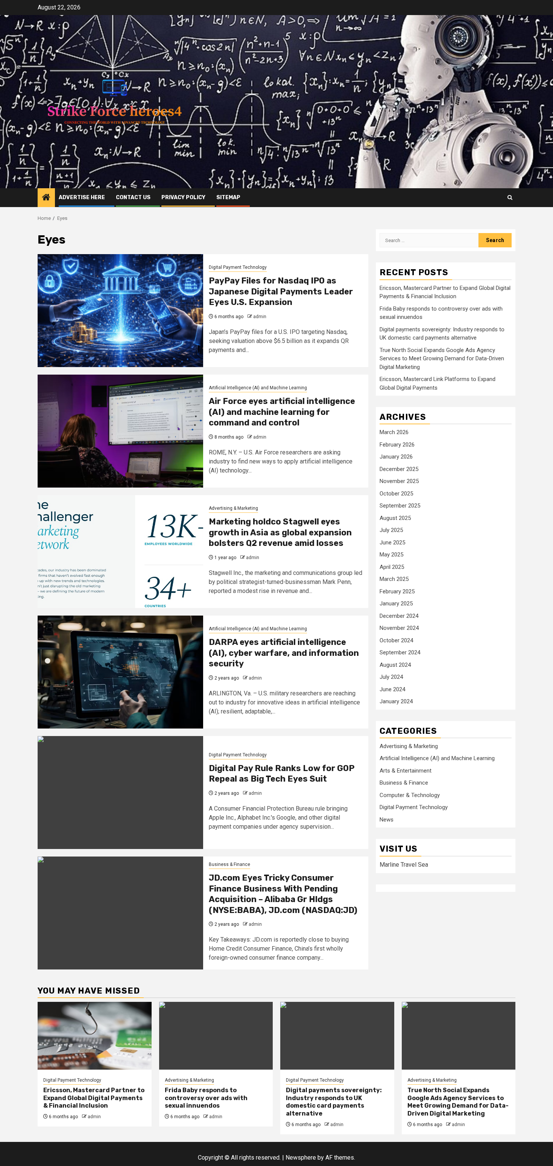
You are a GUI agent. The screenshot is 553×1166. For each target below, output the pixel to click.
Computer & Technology (410, 795)
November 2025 (399, 481)
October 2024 (396, 640)
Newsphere (301, 1157)
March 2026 (394, 432)
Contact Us (133, 197)
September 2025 (400, 505)
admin (259, 316)
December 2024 (399, 616)
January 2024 (396, 701)
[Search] (510, 197)
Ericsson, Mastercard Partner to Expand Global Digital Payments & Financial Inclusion (93, 1098)
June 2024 (392, 689)
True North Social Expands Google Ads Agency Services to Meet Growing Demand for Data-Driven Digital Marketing (442, 358)
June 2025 (392, 542)
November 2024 (399, 628)
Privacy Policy (183, 197)
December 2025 (399, 469)
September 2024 (400, 652)
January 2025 (396, 603)
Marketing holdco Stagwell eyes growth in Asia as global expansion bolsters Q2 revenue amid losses (280, 532)
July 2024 (391, 677)
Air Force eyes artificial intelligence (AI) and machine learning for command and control (282, 412)
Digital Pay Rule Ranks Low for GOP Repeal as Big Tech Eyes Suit (281, 773)
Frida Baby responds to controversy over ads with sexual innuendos (206, 1098)
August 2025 (395, 518)
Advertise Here (82, 197)
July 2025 (391, 530)
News (386, 819)
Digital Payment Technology (238, 267)
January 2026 (396, 456)
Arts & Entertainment (405, 770)
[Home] (46, 198)
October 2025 (396, 493)
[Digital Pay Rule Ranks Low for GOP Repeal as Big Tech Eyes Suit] (120, 792)
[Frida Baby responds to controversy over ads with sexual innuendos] (216, 1036)
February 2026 (397, 444)
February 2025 (397, 591)
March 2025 (394, 579)
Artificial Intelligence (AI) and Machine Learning (258, 387)
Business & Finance (229, 864)
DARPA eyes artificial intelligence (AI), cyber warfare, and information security (284, 653)
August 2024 (395, 664)
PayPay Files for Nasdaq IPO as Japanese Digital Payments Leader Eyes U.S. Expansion (281, 291)
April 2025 (392, 567)
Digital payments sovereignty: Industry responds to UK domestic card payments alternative (334, 1102)
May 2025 (391, 554)
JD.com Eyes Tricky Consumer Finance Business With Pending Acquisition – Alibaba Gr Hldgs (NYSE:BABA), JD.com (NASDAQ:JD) (283, 894)
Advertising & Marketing (233, 508)
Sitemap (228, 197)
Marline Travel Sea (404, 864)
